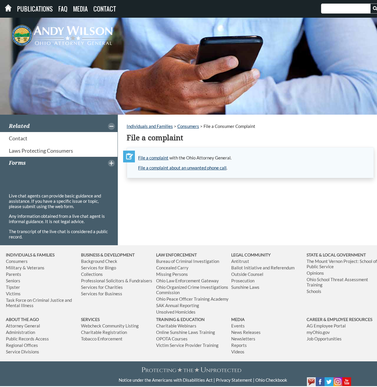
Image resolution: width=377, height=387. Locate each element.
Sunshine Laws (245, 287)
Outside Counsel (247, 274)
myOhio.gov (318, 332)
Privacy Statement (234, 380)
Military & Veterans (25, 267)
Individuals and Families (150, 126)
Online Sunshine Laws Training (185, 332)
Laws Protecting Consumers (41, 150)
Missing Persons (172, 274)
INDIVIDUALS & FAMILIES (30, 254)
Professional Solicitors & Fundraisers (116, 280)
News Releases (246, 332)
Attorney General (23, 325)
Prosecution (242, 280)
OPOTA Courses (172, 338)
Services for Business (101, 293)
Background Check (99, 261)
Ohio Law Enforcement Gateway (187, 280)
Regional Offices (22, 345)
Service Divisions (22, 351)
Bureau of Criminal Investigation (187, 261)
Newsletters (243, 338)
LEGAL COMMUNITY (251, 254)
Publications (35, 8)
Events (238, 325)
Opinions (315, 273)
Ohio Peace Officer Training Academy (192, 299)
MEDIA (238, 319)
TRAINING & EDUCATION (180, 319)
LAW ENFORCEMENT (176, 254)
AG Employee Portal (326, 325)
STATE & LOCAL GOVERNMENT (336, 254)
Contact (104, 8)
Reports (239, 345)
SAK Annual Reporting (177, 305)
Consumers (188, 126)
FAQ (62, 8)
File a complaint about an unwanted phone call (182, 167)
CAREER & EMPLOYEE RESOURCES (339, 319)
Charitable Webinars (176, 325)
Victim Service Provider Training (187, 345)
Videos (237, 351)
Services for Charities (102, 287)
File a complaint (153, 157)
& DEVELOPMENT (117, 254)
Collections (92, 274)
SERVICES (90, 319)
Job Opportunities (324, 338)
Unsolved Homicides (176, 311)
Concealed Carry (172, 267)
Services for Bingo (98, 267)
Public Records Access (27, 338)
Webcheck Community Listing (110, 325)
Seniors (13, 280)
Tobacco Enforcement (102, 338)
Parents (13, 274)
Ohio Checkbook (271, 380)
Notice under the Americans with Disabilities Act (166, 380)
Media (80, 8)
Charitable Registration (104, 332)
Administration (20, 332)
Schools (314, 291)
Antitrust (240, 261)
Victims (13, 293)
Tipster (13, 287)
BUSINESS (90, 254)
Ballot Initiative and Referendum (263, 267)
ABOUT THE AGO (22, 319)
